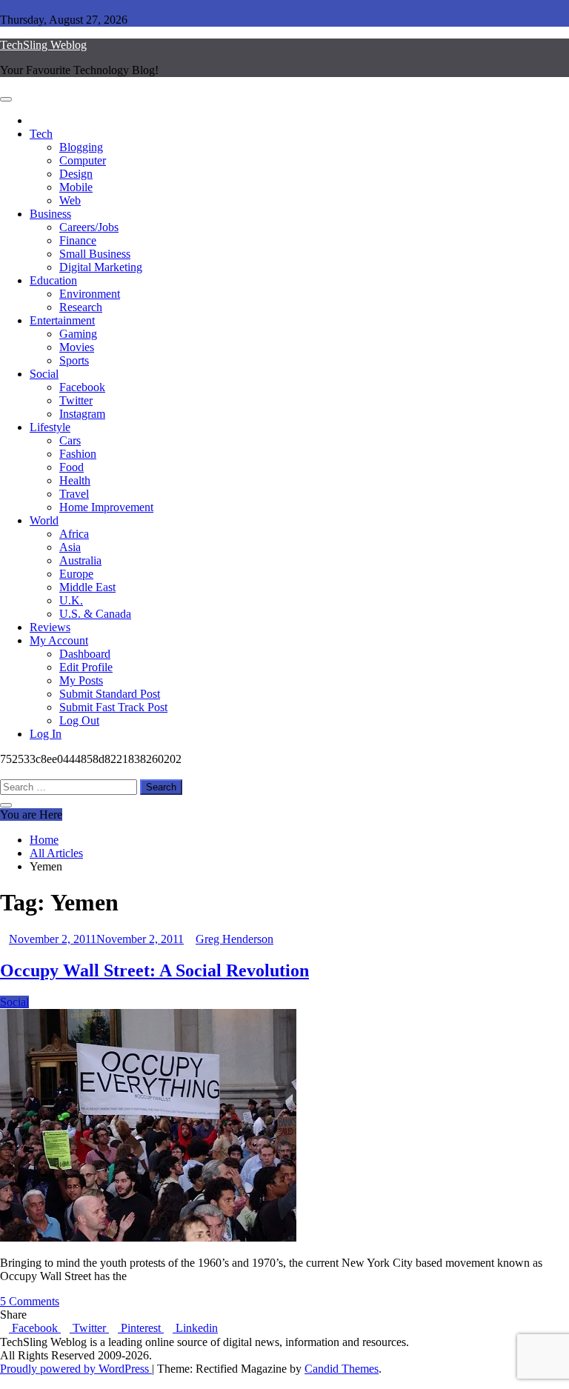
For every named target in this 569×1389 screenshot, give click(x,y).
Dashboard (84, 653)
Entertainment (62, 320)
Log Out (79, 720)
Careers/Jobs (89, 227)
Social (44, 373)
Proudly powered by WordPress (76, 1368)
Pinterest (141, 1328)
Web (70, 200)
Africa (74, 533)
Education (53, 280)
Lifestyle (50, 427)
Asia (70, 547)
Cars (70, 440)
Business (50, 213)
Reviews (50, 627)
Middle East (87, 587)
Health (74, 480)
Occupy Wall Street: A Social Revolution (154, 970)
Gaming (78, 333)
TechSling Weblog (43, 45)
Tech (41, 133)
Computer (82, 160)
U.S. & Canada (95, 613)
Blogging (81, 147)
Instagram (82, 413)
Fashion (77, 453)
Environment (89, 293)
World (44, 520)
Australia (80, 560)
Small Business (94, 253)
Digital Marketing (100, 267)
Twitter (76, 400)
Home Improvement (106, 507)
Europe (76, 573)
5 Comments (29, 1301)
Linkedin (195, 1328)
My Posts (81, 680)
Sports (74, 360)
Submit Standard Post (109, 693)
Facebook (82, 387)
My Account (59, 640)
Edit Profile (86, 667)
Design (76, 173)
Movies (76, 347)
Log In (45, 733)
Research (80, 307)
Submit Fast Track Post (113, 707)
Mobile (76, 187)
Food (71, 467)
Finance (77, 240)
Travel (74, 493)
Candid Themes (342, 1368)
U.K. (71, 600)
